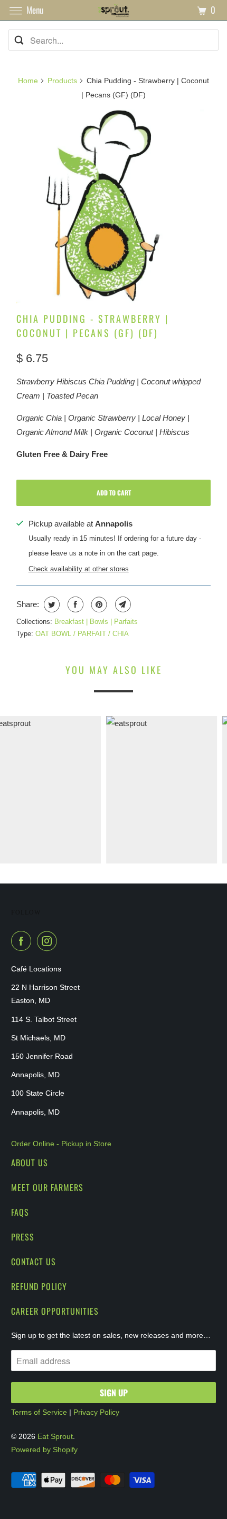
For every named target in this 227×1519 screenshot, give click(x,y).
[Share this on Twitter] (50, 604)
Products (62, 80)
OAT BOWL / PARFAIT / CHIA (82, 634)
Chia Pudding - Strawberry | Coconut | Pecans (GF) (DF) (92, 326)
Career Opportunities (55, 1311)
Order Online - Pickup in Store (61, 1143)
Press (22, 1236)
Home (28, 80)
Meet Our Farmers (47, 1187)
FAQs (20, 1212)
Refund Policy (39, 1286)
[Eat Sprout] (114, 10)
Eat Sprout (55, 1436)
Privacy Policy (96, 1412)
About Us (29, 1162)
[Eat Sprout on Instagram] (49, 941)
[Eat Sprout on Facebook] (23, 941)
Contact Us (33, 1261)
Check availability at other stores (79, 569)
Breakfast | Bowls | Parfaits (96, 622)
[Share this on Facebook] (74, 604)
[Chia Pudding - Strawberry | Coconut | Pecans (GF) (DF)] (113, 206)
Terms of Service (39, 1412)
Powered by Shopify (44, 1449)
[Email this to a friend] (121, 604)
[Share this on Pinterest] (98, 604)
